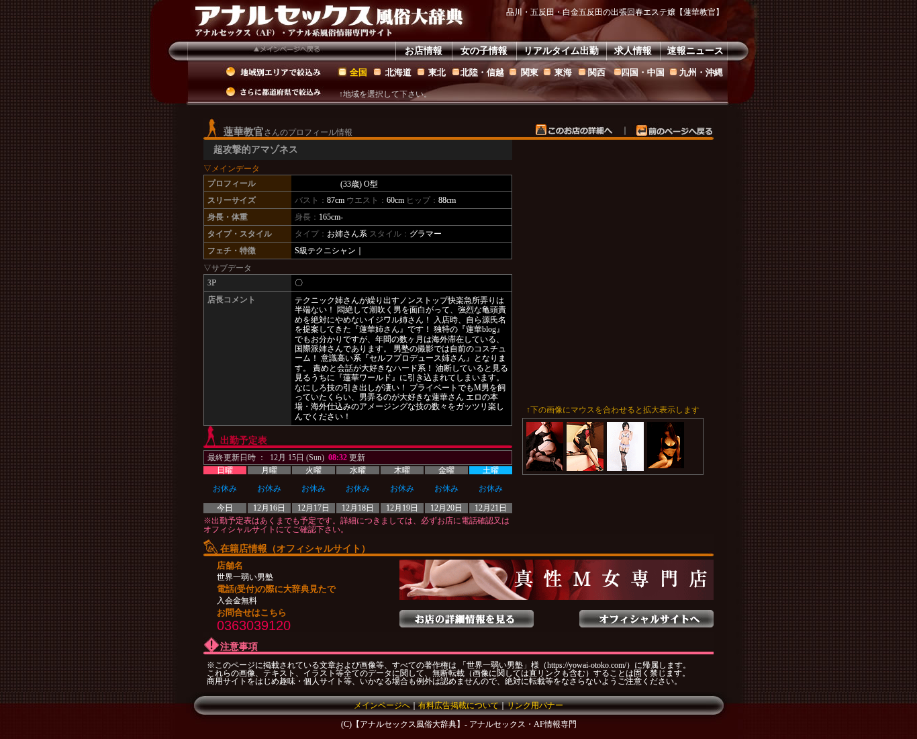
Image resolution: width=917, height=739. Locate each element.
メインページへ (382, 705)
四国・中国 (643, 72)
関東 (529, 72)
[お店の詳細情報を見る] (466, 614)
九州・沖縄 (701, 72)
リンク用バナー (535, 705)
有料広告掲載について (458, 705)
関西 (597, 72)
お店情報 (423, 51)
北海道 (398, 72)
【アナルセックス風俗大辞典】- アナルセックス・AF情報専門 (464, 724)
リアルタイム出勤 (561, 51)
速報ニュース (695, 51)
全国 (358, 72)
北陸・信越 (482, 72)
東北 (437, 72)
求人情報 (633, 51)
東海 (563, 72)
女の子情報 (484, 51)
